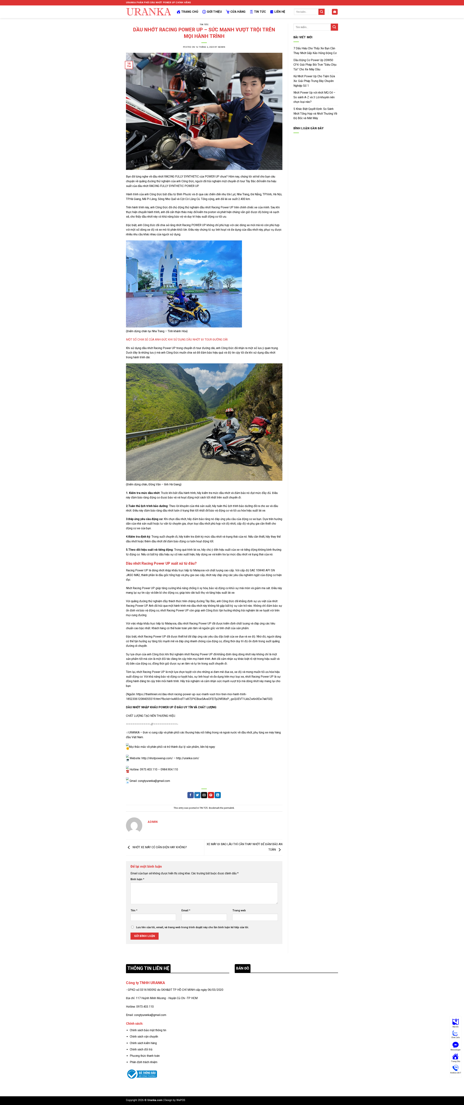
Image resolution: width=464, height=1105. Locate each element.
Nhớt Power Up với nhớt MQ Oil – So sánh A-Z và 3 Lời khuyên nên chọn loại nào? (314, 97)
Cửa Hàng (238, 11)
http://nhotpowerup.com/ (157, 758)
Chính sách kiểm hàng (143, 1043)
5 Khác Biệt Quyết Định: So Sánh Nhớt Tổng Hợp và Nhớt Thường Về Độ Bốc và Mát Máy (315, 113)
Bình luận (137, 879)
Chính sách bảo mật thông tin (148, 1030)
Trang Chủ (189, 11)
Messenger (456, 1050)
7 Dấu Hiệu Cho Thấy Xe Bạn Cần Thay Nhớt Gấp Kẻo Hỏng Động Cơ (315, 51)
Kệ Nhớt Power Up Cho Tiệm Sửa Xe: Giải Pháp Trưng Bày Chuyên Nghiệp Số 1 (314, 81)
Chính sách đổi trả (141, 1049)
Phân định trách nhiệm (143, 1062)
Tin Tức (260, 11)
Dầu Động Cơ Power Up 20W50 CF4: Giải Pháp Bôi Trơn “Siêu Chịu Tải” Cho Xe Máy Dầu (314, 64)
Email (185, 910)
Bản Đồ (456, 1027)
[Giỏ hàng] (335, 12)
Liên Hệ (279, 11)
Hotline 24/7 (455, 1073)
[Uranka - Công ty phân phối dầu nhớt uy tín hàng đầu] (148, 11)
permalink (229, 808)
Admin (221, 47)
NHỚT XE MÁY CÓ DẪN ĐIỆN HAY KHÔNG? (159, 847)
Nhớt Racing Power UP (140, 588)
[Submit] (321, 12)
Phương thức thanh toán (145, 1055)
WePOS (180, 1100)
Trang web (239, 910)
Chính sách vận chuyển (144, 1036)
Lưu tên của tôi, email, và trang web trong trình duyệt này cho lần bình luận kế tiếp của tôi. (192, 927)
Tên (133, 910)
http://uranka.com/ (187, 758)
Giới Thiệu (214, 11)
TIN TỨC (204, 24)
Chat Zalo (455, 1037)
